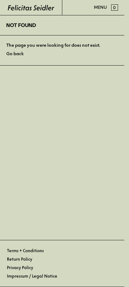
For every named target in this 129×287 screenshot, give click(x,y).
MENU (100, 7)
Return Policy (19, 259)
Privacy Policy (20, 268)
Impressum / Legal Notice (32, 276)
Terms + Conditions (25, 251)
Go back (15, 53)
